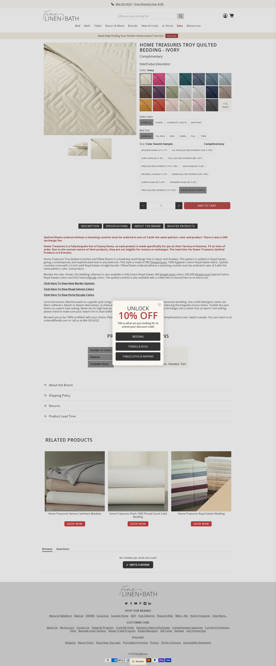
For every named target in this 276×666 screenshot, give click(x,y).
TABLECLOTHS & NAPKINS (138, 356)
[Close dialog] (159, 304)
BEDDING (138, 336)
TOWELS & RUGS (138, 346)
